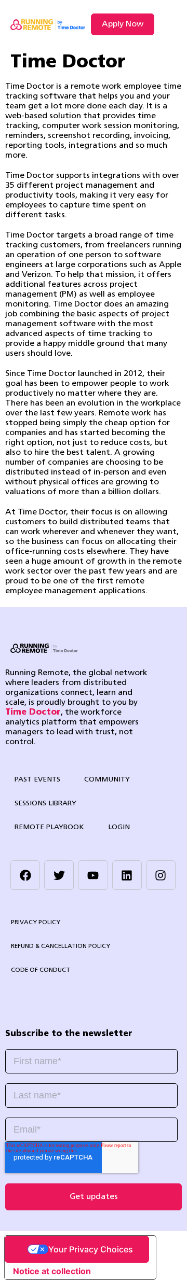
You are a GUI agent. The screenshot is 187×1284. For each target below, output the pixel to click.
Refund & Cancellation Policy (60, 946)
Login (119, 827)
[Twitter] (59, 875)
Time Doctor (33, 712)
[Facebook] (25, 875)
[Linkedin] (127, 875)
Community (107, 780)
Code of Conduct (40, 970)
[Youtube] (93, 875)
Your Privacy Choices (90, 1249)
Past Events (37, 780)
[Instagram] (161, 875)
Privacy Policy (35, 922)
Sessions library (45, 803)
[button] (168, 24)
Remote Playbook (49, 827)
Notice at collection (52, 1271)
